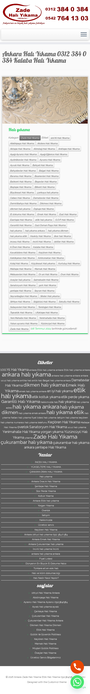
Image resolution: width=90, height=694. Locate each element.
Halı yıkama (19, 129)
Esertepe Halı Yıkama (21, 219)
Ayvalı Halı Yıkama (19, 165)
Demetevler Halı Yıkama (45, 198)
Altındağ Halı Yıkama (44, 149)
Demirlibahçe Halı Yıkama (23, 203)
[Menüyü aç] (84, 34)
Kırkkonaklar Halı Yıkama (51, 258)
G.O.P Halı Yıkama (64, 219)
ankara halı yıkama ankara (66, 375)
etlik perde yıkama (75, 397)
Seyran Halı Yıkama (44, 290)
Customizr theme (57, 682)
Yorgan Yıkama (46, 505)
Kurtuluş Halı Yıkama (69, 263)
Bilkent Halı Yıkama (44, 187)
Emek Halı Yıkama (46, 214)
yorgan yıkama (52, 432)
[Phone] (77, 667)
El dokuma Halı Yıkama (22, 214)
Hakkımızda (45, 520)
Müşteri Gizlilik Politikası (45, 648)
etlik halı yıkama (43, 219)
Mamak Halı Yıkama (45, 269)
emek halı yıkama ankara (32, 391)
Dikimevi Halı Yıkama (50, 203)
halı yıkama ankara (35, 230)
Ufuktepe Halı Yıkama (46, 312)
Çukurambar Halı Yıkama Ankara (45, 620)
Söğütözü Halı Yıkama (44, 301)
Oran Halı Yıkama (69, 274)
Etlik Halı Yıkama (45, 630)
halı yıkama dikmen (58, 230)
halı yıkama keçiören (77, 417)
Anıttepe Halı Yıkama (69, 149)
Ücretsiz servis (46, 525)
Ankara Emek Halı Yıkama (46, 539)
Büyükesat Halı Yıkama (22, 192)
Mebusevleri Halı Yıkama (22, 274)
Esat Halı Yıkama (67, 214)
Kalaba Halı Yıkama (43, 247)
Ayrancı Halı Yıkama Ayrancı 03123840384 (46, 602)
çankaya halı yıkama (47, 192)
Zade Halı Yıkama (30, 138)
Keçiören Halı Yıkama (49, 252)
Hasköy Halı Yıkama (40, 236)
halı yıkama (16, 230)
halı (56, 402)
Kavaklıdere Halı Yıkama (22, 252)
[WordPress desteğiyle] (23, 681)
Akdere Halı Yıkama (47, 143)
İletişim (46, 515)
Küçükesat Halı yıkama (43, 263)
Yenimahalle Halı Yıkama (51, 318)
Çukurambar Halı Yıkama (45, 616)
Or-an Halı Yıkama (48, 274)
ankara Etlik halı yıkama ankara (73, 370)
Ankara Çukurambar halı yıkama (45, 544)
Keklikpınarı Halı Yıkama (22, 258)
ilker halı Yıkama (62, 236)
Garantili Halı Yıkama (20, 225)
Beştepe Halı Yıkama (20, 187)
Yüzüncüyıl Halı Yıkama (52, 323)
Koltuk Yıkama (46, 496)
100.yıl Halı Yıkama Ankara (46, 593)
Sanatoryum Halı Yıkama (22, 285)
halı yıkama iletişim (54, 417)
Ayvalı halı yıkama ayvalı (45, 606)
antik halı (37, 380)
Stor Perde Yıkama (46, 491)
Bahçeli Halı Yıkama (42, 165)
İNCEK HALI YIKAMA (46, 462)
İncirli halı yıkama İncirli (46, 549)
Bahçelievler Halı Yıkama (23, 170)
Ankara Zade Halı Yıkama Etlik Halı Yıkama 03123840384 (44, 677)
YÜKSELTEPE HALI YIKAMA (46, 467)
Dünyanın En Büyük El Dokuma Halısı (46, 563)
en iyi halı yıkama (60, 391)
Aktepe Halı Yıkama (20, 149)
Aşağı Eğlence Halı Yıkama (53, 154)
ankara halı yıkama (26, 374)
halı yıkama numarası (12, 422)
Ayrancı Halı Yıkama (50, 159)
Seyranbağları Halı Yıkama (23, 296)
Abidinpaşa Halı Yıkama (22, 143)
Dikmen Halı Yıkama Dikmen (45, 625)
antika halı (25, 380)
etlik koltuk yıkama (46, 397)
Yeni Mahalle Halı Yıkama (23, 318)
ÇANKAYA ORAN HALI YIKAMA (46, 472)
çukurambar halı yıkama (26, 442)
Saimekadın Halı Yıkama (45, 279)
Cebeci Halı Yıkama (20, 198)
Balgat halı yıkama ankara (57, 380)
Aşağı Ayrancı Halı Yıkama (23, 154)
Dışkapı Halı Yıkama (43, 209)
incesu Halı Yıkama (19, 241)
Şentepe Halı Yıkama (46, 486)
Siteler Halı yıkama (49, 296)
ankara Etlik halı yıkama (42, 370)
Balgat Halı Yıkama (48, 170)
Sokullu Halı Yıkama (69, 301)
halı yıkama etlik (18, 236)
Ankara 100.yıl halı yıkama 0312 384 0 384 (46, 534)
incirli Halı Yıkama (42, 241)
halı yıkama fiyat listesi (30, 417)
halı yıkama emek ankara (32, 413)
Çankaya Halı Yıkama (45, 611)
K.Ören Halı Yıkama (20, 247)
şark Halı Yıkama (47, 285)
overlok (23, 427)
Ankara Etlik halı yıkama (46, 500)
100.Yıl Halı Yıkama (60, 138)
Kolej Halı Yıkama (19, 263)
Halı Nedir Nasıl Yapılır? (46, 578)
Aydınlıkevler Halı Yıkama (23, 159)
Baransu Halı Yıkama (20, 176)
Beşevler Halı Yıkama (46, 181)
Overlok (46, 510)
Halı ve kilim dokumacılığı (46, 573)
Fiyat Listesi (45, 558)
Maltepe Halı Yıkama (20, 269)
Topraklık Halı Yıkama (21, 312)
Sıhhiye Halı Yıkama (20, 301)
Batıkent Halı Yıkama (20, 181)
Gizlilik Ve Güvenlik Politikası (45, 634)
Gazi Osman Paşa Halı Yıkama (50, 225)
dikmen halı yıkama (20, 209)
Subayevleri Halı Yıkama (22, 307)
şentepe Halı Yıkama (20, 290)
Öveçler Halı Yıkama (45, 653)
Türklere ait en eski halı (45, 568)
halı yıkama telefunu (36, 422)
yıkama (29, 438)
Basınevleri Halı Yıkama (46, 176)
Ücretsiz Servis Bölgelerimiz (45, 657)
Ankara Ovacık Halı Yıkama (45, 481)
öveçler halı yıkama (20, 279)
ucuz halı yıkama (77, 427)
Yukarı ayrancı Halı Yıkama (23, 323)
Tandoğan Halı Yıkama (49, 307)
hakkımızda (47, 402)
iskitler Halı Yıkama (63, 241)
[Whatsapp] (77, 682)
